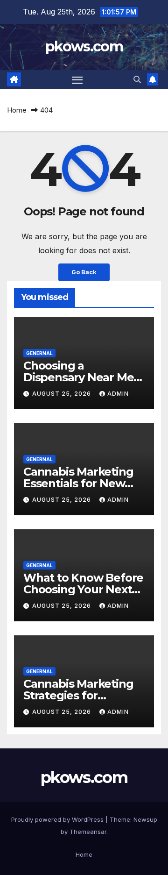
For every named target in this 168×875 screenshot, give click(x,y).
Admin (118, 393)
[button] (137, 79)
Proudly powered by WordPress (58, 819)
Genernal (39, 353)
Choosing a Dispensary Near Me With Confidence (78, 377)
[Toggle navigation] (77, 79)
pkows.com (84, 46)
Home (17, 110)
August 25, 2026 (62, 393)
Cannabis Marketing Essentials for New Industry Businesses (78, 483)
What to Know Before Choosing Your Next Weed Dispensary (83, 589)
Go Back (84, 272)
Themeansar (88, 831)
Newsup (145, 819)
